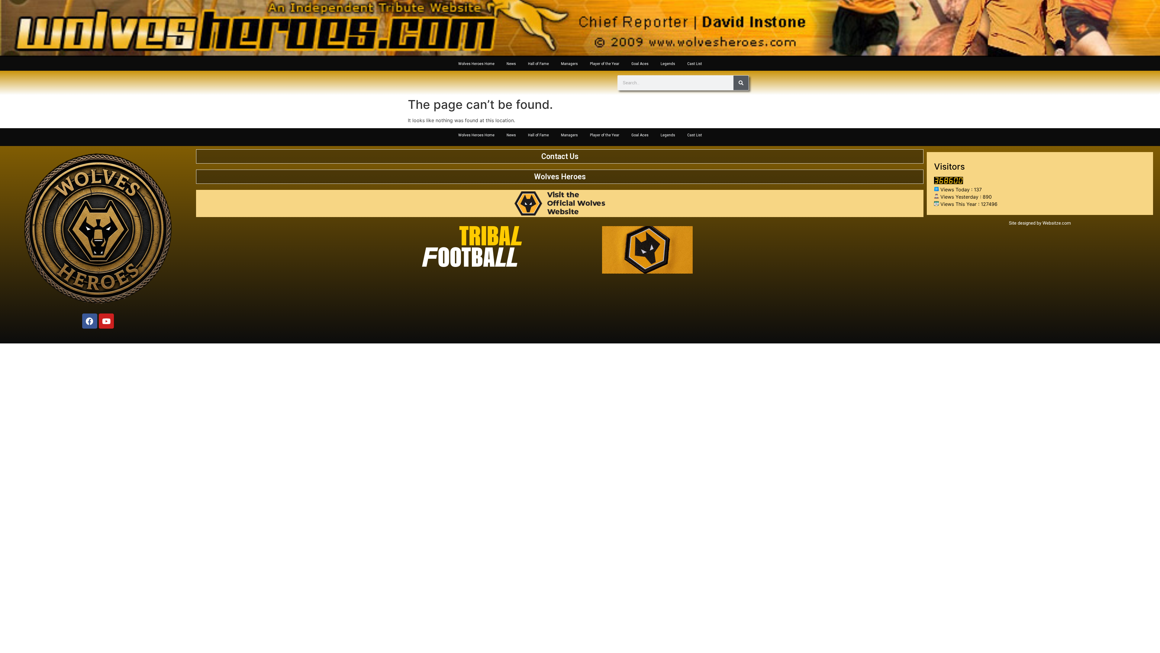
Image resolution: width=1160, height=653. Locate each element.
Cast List (694, 64)
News (511, 64)
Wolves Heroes (560, 176)
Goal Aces (640, 64)
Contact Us (559, 156)
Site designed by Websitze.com (1040, 223)
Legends (668, 64)
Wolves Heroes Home (476, 64)
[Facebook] (89, 321)
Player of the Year (604, 64)
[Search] (741, 83)
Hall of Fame (538, 64)
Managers (569, 64)
